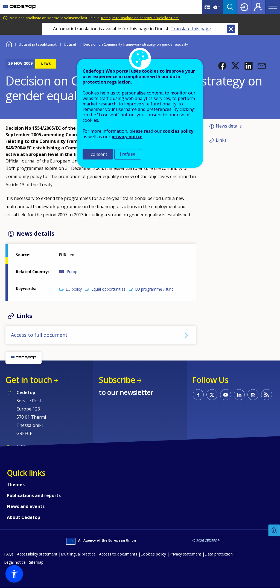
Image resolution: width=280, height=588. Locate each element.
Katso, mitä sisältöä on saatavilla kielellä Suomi (140, 17)
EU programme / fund (154, 289)
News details (229, 126)
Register (258, 7)
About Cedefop (23, 517)
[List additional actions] (218, 7)
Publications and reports (34, 495)
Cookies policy (153, 554)
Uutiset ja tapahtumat (38, 44)
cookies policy (178, 131)
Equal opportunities (108, 289)
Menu (273, 7)
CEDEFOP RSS (266, 394)
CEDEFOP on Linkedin (239, 394)
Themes (16, 484)
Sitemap (36, 562)
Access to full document (39, 335)
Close (231, 29)
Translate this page (191, 29)
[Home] (19, 7)
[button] (222, 65)
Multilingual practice (78, 554)
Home (8, 43)
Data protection (219, 554)
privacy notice (127, 137)
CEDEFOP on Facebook (198, 394)
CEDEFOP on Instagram (252, 394)
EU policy (74, 289)
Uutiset (70, 44)
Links (221, 140)
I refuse (127, 154)
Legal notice (15, 562)
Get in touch (28, 379)
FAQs (9, 554)
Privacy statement (185, 554)
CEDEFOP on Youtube (225, 394)
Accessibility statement (37, 554)
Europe (73, 271)
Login (244, 7)
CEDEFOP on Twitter (211, 394)
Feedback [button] (274, 530)
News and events (26, 506)
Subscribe (117, 379)
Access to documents (118, 554)
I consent (97, 154)
